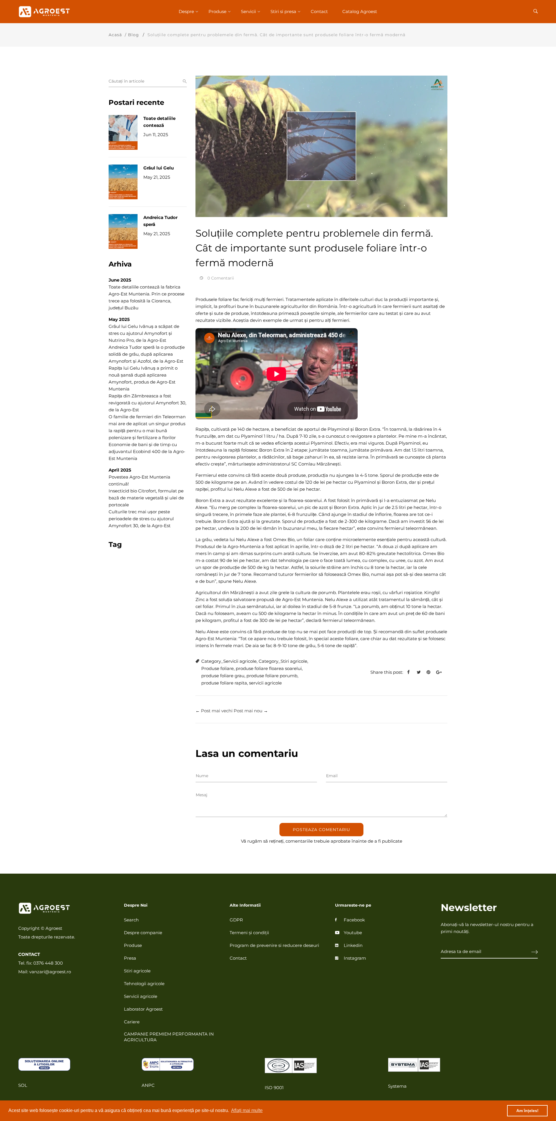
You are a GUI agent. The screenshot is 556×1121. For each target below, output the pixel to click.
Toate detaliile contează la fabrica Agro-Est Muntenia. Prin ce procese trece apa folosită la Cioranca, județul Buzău (146, 297)
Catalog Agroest (359, 11)
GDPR (236, 920)
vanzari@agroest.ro (50, 971)
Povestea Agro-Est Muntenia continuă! (139, 480)
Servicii (248, 11)
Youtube (353, 932)
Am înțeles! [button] (527, 1110)
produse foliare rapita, (224, 683)
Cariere (132, 1022)
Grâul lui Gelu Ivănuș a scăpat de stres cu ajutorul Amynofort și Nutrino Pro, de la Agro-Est (144, 333)
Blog (133, 34)
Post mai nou (248, 710)
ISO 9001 (274, 1087)
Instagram (355, 958)
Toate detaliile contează (159, 122)
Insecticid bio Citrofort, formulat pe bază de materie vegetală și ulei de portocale (146, 497)
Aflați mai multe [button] (247, 1110)
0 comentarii (220, 278)
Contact (319, 11)
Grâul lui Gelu (158, 168)
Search (131, 920)
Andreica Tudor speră (160, 221)
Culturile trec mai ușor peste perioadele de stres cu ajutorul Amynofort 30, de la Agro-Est (141, 518)
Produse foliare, (218, 668)
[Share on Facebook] (410, 672)
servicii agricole (265, 683)
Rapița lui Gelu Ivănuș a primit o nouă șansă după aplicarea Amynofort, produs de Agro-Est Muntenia (143, 378)
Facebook (354, 920)
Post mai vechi (217, 710)
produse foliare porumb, (272, 675)
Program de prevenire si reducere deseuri (274, 945)
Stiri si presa (283, 11)
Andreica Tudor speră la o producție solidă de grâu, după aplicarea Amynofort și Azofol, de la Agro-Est (147, 354)
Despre (186, 11)
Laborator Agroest (143, 1009)
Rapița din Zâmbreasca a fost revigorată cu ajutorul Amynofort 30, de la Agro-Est (147, 402)
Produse (217, 11)
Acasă (115, 34)
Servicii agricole (140, 996)
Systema (397, 1086)
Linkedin (353, 945)
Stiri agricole (137, 971)
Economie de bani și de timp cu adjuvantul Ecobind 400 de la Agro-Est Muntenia (147, 451)
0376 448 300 (48, 963)
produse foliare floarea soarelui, (269, 668)
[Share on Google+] (441, 672)
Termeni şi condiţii (249, 932)
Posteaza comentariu (321, 829)
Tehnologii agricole (144, 983)
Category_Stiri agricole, (283, 661)
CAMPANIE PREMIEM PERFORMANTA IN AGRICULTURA (169, 1037)
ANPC (148, 1085)
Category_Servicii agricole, (229, 661)
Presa (130, 958)
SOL (22, 1085)
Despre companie (143, 932)
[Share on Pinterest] (431, 672)
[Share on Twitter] (421, 672)
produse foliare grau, (223, 675)
